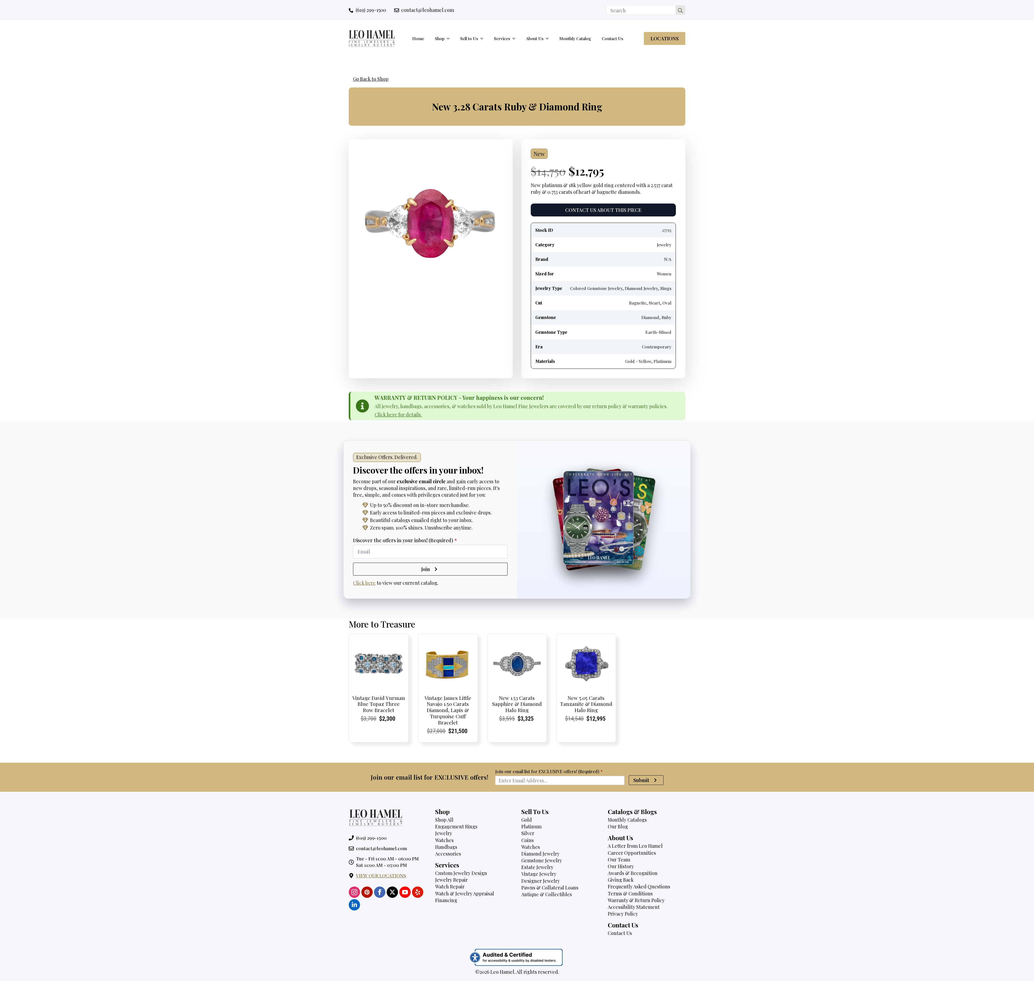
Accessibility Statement (634, 907)
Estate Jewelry (537, 867)
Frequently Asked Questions (639, 886)
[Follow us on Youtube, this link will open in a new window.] (405, 892)
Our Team (619, 859)
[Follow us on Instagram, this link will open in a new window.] (354, 892)
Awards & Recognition (633, 873)
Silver (527, 833)
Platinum (531, 826)
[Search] (680, 10)
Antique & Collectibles (546, 894)
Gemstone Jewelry (541, 860)
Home (418, 38)
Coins (527, 840)
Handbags (446, 847)
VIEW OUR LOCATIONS (381, 875)
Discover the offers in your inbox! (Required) (405, 540)
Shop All (444, 820)
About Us (535, 38)
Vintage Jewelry (538, 874)
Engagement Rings (456, 826)
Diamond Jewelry (540, 853)
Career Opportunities (632, 853)
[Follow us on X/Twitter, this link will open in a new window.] (392, 892)
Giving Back (621, 880)
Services (502, 38)
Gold (526, 820)
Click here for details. (398, 414)
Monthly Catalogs (627, 820)
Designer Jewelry (540, 881)
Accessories (448, 853)
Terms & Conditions (630, 893)
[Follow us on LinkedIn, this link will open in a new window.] (354, 904)
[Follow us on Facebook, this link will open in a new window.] (379, 892)
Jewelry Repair (451, 880)
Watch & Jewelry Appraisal (464, 893)
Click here (364, 583)
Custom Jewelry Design (461, 873)
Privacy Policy (623, 913)
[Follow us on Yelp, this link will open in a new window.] (417, 892)
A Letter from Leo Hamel (635, 846)
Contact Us (612, 38)
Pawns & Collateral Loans (549, 887)
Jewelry (443, 833)
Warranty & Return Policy (636, 900)
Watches (444, 840)
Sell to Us (469, 38)
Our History (621, 866)
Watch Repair (449, 886)
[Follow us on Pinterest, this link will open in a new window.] (367, 892)
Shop (440, 38)
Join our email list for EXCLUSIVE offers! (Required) (549, 771)
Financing (446, 900)
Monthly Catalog (575, 38)
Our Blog (618, 826)
